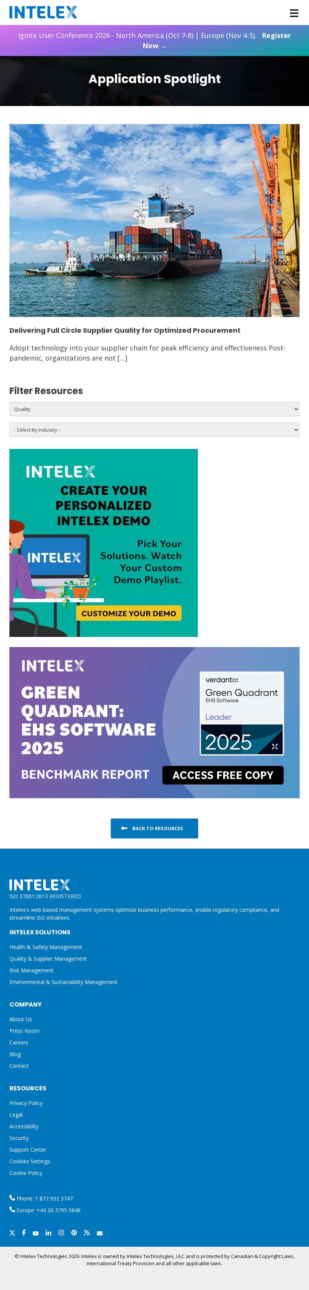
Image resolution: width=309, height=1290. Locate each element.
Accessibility (23, 1126)
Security (19, 1137)
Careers (18, 1042)
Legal (16, 1114)
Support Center (27, 1149)
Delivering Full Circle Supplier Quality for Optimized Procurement (124, 330)
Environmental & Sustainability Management (63, 981)
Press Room (24, 1030)
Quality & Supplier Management (48, 958)
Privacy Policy (26, 1103)
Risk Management (31, 970)
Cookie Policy (25, 1172)
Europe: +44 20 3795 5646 (48, 1210)
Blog (15, 1054)
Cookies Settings (29, 1161)
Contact (19, 1065)
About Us (20, 1019)
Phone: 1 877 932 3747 (44, 1198)
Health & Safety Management (45, 946)
